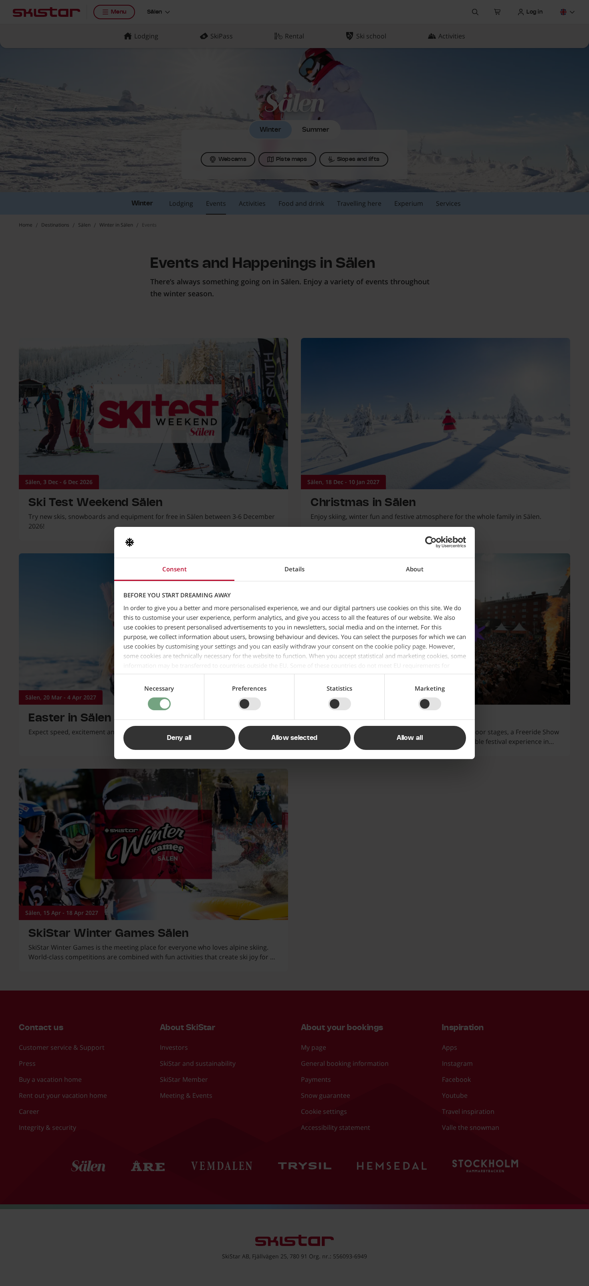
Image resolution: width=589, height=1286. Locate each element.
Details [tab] (294, 569)
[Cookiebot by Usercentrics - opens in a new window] (431, 542)
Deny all (179, 738)
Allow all (410, 738)
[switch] (249, 703)
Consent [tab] (174, 569)
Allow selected (294, 738)
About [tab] (415, 569)
